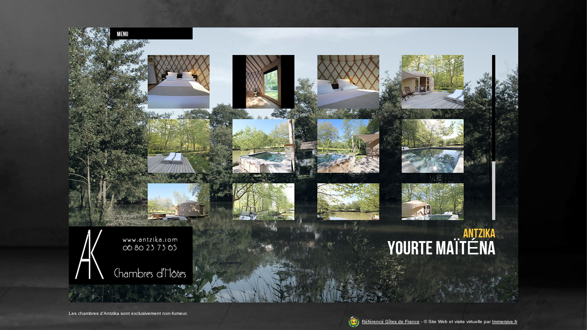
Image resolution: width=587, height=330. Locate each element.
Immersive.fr (504, 321)
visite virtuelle (468, 321)
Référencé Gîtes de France (391, 321)
